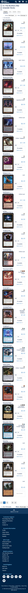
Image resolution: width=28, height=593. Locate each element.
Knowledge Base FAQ (7, 519)
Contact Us (5, 525)
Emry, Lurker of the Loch (8, 421)
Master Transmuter (7, 345)
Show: (19, 15)
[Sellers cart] (23, 1)
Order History (5, 532)
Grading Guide (5, 547)
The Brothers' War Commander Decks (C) (8, 116)
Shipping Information (7, 521)
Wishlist (4, 536)
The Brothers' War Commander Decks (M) (8, 97)
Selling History (6, 534)
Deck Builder (5, 543)
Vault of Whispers (7, 115)
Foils (10, 11)
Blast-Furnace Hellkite (8, 268)
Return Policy (24, 585)
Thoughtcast (6, 326)
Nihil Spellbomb (6, 153)
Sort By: (6, 15)
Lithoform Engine (7, 96)
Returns (4, 523)
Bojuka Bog (5, 441)
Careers (4, 570)
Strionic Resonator (7, 39)
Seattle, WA (5, 555)
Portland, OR (5, 559)
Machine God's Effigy (7, 77)
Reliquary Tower (6, 173)
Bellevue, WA (5, 557)
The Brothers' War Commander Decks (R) (8, 40)
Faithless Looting (7, 383)
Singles (6, 11)
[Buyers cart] (19, 1)
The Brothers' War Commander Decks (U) (8, 20)
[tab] (5, 12)
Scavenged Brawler (7, 307)
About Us (4, 566)
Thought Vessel (6, 230)
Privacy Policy (11, 585)
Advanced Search (6, 541)
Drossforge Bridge (7, 249)
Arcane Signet (6, 287)
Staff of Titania (6, 364)
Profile (4, 530)
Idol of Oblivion (6, 460)
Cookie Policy (18, 585)
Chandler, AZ (5, 561)
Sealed (14, 11)
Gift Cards (4, 568)
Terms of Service (4, 585)
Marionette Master (7, 402)
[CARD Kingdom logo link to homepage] (4, 1)
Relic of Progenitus (7, 19)
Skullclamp (5, 134)
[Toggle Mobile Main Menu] (26, 1)
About (18, 11)
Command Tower (7, 479)
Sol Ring (5, 211)
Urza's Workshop (7, 58)
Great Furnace (6, 192)
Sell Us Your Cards (7, 545)
